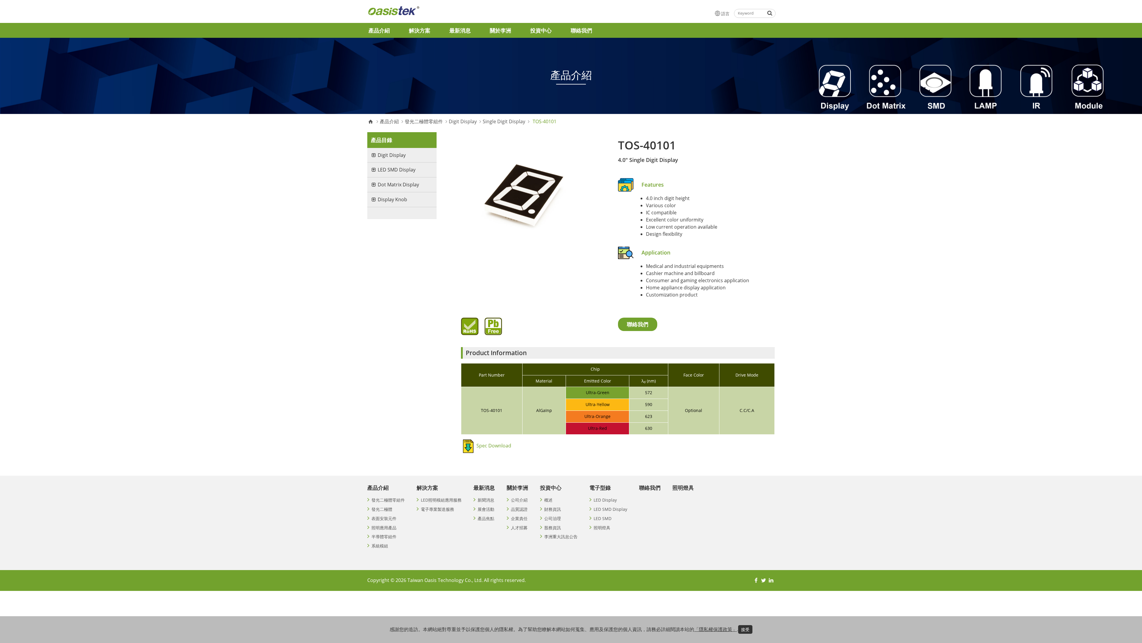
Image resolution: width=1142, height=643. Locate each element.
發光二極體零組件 (424, 121)
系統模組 (379, 546)
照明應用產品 (383, 527)
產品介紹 (379, 30)
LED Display (605, 500)
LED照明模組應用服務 (441, 500)
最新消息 (460, 30)
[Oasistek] (408, 13)
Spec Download (493, 445)
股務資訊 (552, 527)
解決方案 (419, 30)
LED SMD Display (396, 169)
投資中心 (541, 30)
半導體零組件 (383, 536)
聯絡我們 (581, 30)
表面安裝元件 (383, 518)
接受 (745, 629)
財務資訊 (552, 509)
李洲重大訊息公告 (561, 536)
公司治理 (552, 518)
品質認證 (519, 509)
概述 (548, 500)
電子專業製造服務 (437, 509)
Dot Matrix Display (398, 184)
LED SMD (602, 518)
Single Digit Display (504, 121)
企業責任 (519, 518)
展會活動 (486, 509)
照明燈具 (602, 527)
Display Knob (392, 199)
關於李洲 (500, 30)
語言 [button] (725, 13)
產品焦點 (486, 518)
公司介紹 (519, 500)
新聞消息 (486, 500)
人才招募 (519, 527)
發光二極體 (381, 509)
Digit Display (463, 121)
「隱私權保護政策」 (715, 629)
